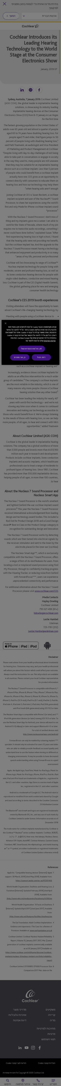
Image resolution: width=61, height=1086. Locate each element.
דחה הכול (41, 357)
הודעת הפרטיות (50, 341)
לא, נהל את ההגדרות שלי (31, 349)
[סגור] (5, 323)
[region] (31, 342)
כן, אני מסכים (19, 357)
